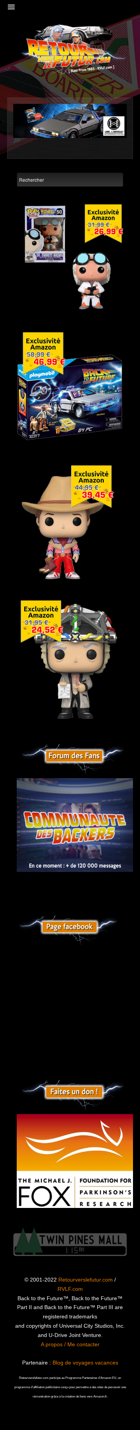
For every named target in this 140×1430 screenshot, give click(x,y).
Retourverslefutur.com (85, 1280)
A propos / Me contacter (70, 1344)
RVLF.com (70, 1289)
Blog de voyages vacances (85, 1362)
